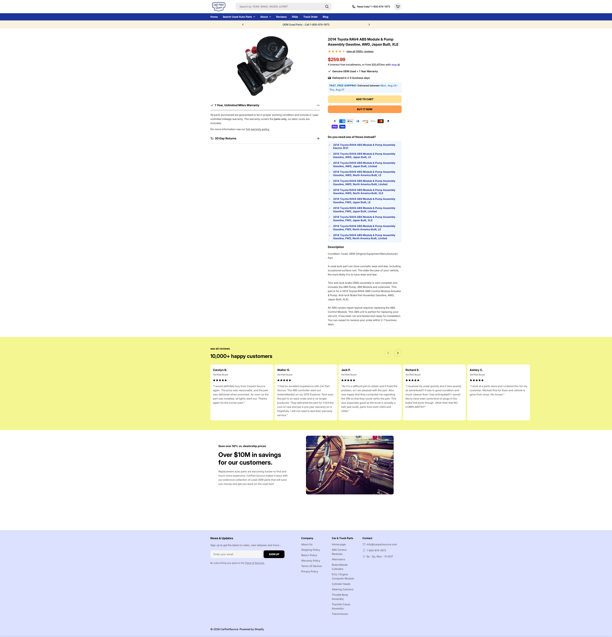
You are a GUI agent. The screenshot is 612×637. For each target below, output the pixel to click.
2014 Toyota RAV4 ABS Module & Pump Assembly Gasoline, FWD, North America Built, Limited (364, 236)
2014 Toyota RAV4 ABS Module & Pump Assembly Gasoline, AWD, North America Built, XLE (364, 191)
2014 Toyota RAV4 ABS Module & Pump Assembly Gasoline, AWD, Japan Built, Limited (364, 164)
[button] (243, 24)
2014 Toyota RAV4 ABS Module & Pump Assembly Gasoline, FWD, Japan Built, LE (364, 200)
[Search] (327, 6)
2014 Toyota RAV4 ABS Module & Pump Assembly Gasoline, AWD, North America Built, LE (364, 173)
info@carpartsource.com (382, 544)
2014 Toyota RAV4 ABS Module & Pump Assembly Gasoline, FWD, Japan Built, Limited (364, 209)
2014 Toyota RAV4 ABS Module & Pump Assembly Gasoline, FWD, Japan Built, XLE (364, 218)
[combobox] (283, 6)
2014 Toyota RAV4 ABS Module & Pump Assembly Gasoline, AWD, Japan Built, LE (364, 155)
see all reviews (220, 348)
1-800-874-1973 (376, 550)
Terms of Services (254, 563)
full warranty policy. (258, 129)
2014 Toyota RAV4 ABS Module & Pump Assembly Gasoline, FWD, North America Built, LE (364, 227)
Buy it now (364, 109)
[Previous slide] (388, 353)
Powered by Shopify (252, 629)
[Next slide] (398, 353)
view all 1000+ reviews (360, 51)
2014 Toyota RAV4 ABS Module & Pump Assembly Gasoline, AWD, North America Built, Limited (364, 182)
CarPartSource (229, 629)
